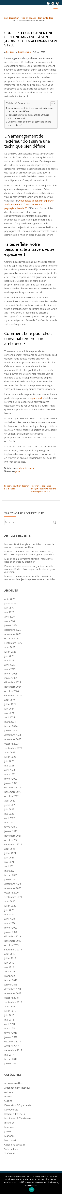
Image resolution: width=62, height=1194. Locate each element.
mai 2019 (9, 967)
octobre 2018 (11, 997)
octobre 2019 (11, 945)
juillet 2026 (10, 603)
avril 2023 (9, 770)
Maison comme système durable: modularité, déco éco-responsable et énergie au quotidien (29, 553)
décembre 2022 (12, 787)
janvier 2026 (10, 625)
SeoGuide (10, 52)
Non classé (10, 1140)
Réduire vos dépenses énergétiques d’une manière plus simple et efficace (43, 488)
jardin (17, 471)
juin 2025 (9, 656)
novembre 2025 (12, 634)
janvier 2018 (10, 1037)
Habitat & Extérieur (26, 468)
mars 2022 (10, 822)
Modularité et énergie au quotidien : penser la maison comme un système (29, 546)
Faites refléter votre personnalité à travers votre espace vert (28, 116)
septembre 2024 (13, 695)
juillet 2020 (10, 905)
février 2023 (10, 778)
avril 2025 (9, 664)
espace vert (36, 398)
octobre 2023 (11, 743)
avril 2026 (9, 616)
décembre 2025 (12, 629)
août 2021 (9, 848)
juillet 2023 (10, 756)
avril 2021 (9, 866)
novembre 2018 (12, 993)
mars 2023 (10, 774)
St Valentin (10, 1153)
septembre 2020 (13, 897)
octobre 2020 (11, 892)
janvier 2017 (10, 1063)
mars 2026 (10, 621)
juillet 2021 (10, 853)
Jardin (7, 1131)
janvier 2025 (10, 678)
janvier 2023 (10, 783)
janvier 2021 (10, 879)
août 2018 (9, 1006)
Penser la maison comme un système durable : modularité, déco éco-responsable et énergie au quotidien (30, 569)
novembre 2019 (12, 940)
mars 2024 (10, 721)
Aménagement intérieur (17, 1087)
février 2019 (10, 980)
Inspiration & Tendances (17, 1118)
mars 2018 (10, 1028)
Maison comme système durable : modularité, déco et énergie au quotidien (28, 560)
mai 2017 (9, 1054)
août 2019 (9, 954)
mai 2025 (9, 660)
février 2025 (10, 673)
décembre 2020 (12, 883)
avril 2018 (9, 1024)
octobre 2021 (11, 840)
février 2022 (10, 827)
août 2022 (9, 800)
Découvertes (11, 1109)
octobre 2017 (11, 1046)
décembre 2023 (12, 735)
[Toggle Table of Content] (51, 103)
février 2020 (10, 927)
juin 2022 (9, 809)
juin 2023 (9, 761)
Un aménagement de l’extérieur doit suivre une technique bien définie (30, 110)
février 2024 (10, 726)
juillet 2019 (10, 958)
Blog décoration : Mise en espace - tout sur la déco (28, 18)
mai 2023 (9, 765)
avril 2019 (9, 971)
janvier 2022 (10, 831)
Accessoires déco (13, 1083)
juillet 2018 (10, 1010)
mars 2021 (10, 870)
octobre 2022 (11, 796)
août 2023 (9, 752)
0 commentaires (24, 52)
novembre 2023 (12, 739)
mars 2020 (10, 923)
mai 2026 (9, 612)
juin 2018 (9, 1015)
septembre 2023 (13, 748)
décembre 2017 (12, 1041)
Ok (31, 1189)
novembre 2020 (12, 888)
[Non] (58, 1183)
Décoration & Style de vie (17, 1105)
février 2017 (10, 1059)
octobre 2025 (11, 638)
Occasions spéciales (15, 1144)
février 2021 (10, 875)
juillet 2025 (10, 651)
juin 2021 (9, 857)
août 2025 (9, 647)
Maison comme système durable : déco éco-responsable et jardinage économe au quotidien (30, 578)
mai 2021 (9, 862)
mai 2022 (9, 813)
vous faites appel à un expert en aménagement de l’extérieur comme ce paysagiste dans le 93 (29, 204)
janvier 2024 (10, 730)
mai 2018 (9, 1019)
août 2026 (9, 599)
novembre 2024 (12, 686)
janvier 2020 (10, 932)
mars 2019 (10, 975)
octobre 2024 (11, 691)
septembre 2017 (13, 1050)
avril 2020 (9, 919)
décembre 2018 (12, 989)
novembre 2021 (12, 835)
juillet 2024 (10, 704)
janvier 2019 (10, 984)
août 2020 (9, 901)
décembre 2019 (12, 936)
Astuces (8, 1092)
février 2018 (10, 1032)
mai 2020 (9, 914)
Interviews (10, 1127)
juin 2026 (9, 607)
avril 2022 (9, 818)
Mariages (9, 1135)
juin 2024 (9, 708)
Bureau (8, 1096)
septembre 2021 (13, 844)
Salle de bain (11, 1149)
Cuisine (8, 1100)
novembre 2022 (12, 791)
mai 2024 (9, 713)
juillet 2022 (10, 805)
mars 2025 (10, 669)
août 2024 (9, 699)
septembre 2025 (13, 643)
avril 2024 (9, 717)
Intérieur (9, 1122)
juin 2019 (9, 962)
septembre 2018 (13, 1002)
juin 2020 (9, 910)
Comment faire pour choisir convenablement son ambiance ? (29, 123)
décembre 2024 (12, 682)
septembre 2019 (13, 949)
